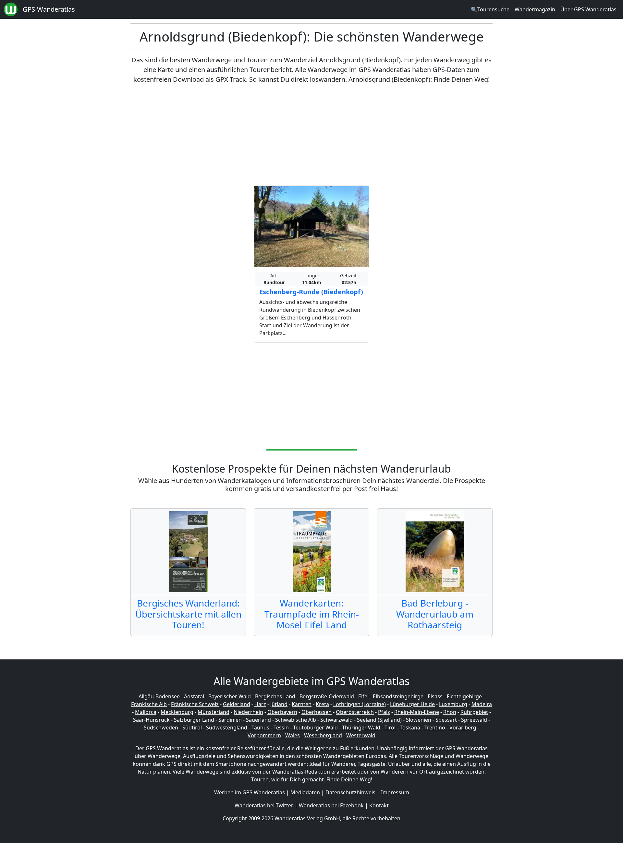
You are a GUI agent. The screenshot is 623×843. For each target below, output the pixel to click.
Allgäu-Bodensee (159, 696)
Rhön (449, 712)
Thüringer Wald (361, 727)
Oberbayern (282, 712)
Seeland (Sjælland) (379, 719)
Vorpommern (264, 735)
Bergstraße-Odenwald (326, 696)
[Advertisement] (311, 135)
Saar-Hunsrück (151, 719)
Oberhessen (316, 712)
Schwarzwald (336, 719)
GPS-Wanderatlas (49, 9)
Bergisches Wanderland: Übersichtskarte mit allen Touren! (188, 614)
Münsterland (213, 712)
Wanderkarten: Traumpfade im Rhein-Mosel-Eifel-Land (311, 614)
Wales (292, 735)
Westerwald (360, 735)
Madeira (481, 704)
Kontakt (379, 805)
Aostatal (194, 696)
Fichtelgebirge (464, 696)
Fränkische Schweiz (195, 704)
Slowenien (418, 719)
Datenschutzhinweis (350, 792)
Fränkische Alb (149, 704)
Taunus (260, 727)
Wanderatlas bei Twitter (264, 805)
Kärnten (302, 704)
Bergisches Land (275, 696)
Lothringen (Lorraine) (359, 704)
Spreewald (474, 719)
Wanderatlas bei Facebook (331, 805)
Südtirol (192, 727)
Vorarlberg (462, 727)
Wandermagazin (535, 9)
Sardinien (230, 719)
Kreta (322, 704)
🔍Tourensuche (490, 9)
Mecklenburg (177, 712)
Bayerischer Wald (229, 696)
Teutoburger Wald (315, 727)
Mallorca (145, 712)
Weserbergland (323, 735)
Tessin (281, 727)
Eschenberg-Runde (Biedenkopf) (311, 291)
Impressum (395, 792)
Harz (260, 704)
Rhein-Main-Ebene (416, 712)
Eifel (363, 696)
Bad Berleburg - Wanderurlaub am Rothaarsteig (434, 614)
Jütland (278, 704)
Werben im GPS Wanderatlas (249, 792)
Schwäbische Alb (295, 719)
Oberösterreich (355, 712)
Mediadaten (305, 792)
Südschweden (161, 727)
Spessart (446, 719)
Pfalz (384, 712)
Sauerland (258, 719)
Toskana (410, 727)
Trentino (434, 727)
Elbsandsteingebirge (398, 696)
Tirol (390, 727)
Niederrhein (248, 712)
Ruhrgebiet (474, 712)
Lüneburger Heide (412, 704)
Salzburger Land (194, 719)
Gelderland (236, 704)
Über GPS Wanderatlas (588, 9)
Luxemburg (453, 704)
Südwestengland (226, 727)
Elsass (435, 696)
